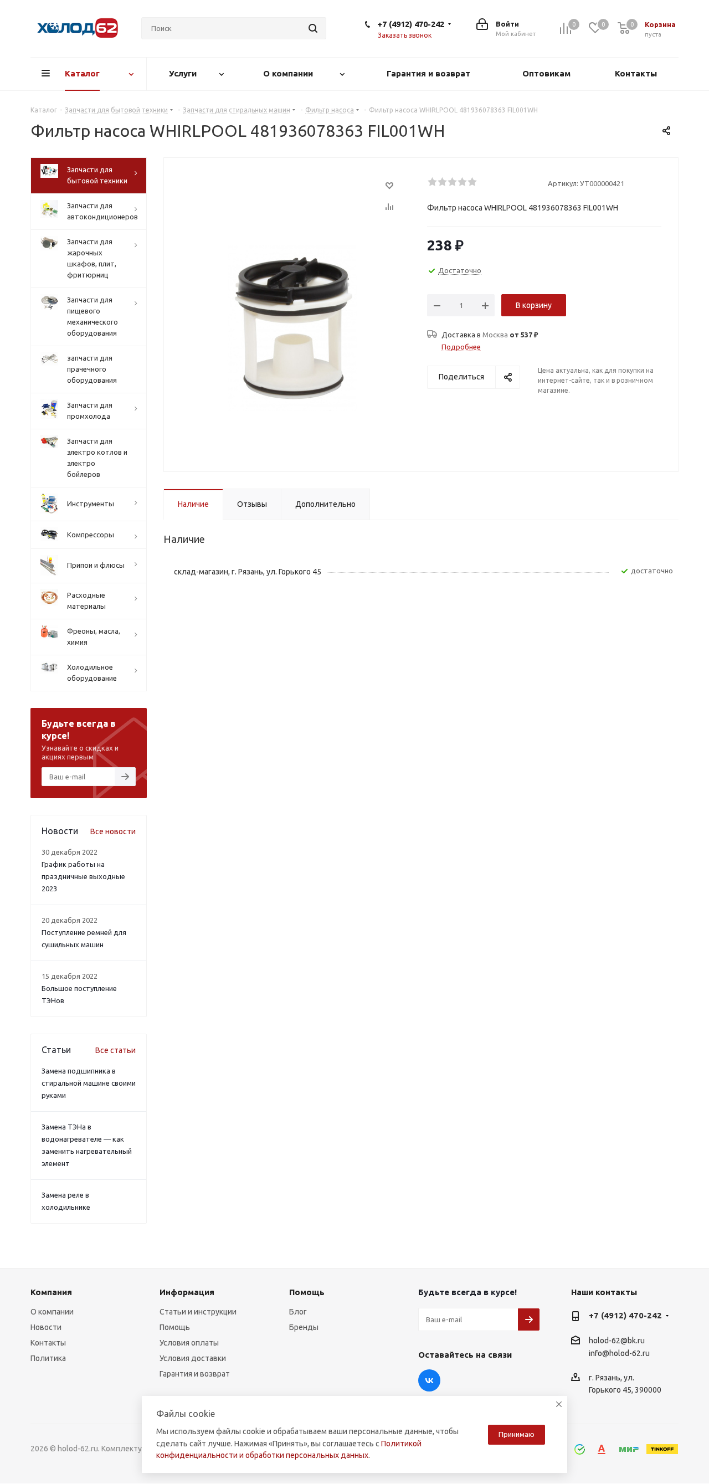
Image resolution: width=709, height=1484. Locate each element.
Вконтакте (429, 1380)
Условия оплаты (189, 1342)
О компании (52, 1311)
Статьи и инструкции (198, 1311)
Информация (187, 1292)
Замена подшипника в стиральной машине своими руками (89, 1083)
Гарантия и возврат (195, 1373)
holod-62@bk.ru (617, 1340)
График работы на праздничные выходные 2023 (83, 876)
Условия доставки (193, 1358)
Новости (45, 1327)
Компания (51, 1292)
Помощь (175, 1327)
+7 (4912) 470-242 (410, 24)
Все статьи (115, 1050)
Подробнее (461, 347)
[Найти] (313, 28)
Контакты (48, 1342)
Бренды (303, 1327)
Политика (48, 1358)
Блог (298, 1311)
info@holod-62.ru (619, 1353)
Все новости (113, 831)
